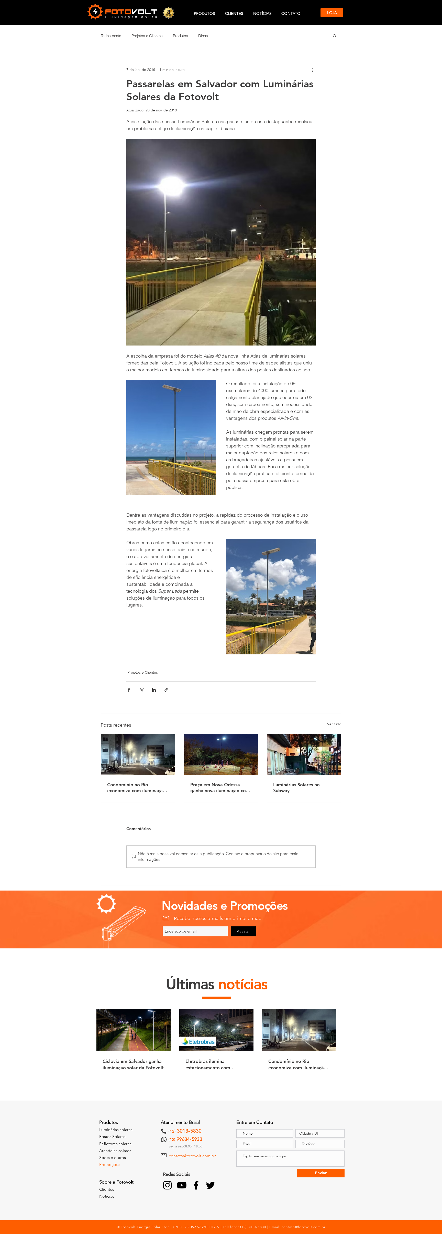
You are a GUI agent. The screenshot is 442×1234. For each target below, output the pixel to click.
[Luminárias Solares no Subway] (304, 754)
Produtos (180, 35)
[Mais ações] (313, 70)
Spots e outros (112, 1157)
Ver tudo (334, 724)
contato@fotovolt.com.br (192, 1155)
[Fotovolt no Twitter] (210, 1185)
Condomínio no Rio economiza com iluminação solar (136, 787)
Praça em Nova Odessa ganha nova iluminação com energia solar (220, 787)
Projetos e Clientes (147, 35)
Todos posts (111, 35)
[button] (334, 36)
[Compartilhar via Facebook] (128, 689)
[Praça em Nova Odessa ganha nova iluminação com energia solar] (221, 754)
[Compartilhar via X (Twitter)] (141, 689)
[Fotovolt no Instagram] (167, 1185)
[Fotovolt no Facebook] (196, 1185)
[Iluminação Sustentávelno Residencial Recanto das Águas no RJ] (138, 754)
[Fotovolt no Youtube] (181, 1185)
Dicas (203, 35)
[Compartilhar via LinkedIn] (153, 689)
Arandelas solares (115, 1150)
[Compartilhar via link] (166, 689)
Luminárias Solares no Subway (296, 787)
